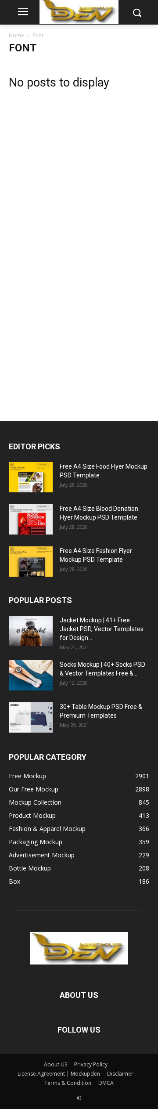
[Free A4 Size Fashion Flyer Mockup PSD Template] (31, 561)
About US (55, 1064)
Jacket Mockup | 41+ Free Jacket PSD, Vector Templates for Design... (102, 629)
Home (16, 35)
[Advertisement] (74, 250)
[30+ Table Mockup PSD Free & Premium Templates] (31, 717)
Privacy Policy (91, 1064)
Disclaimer (120, 1073)
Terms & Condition (67, 1083)
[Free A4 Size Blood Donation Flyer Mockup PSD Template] (31, 519)
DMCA (106, 1083)
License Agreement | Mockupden (59, 1073)
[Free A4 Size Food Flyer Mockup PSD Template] (31, 477)
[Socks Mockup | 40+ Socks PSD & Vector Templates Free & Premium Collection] (31, 675)
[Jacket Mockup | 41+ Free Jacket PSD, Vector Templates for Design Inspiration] (31, 631)
